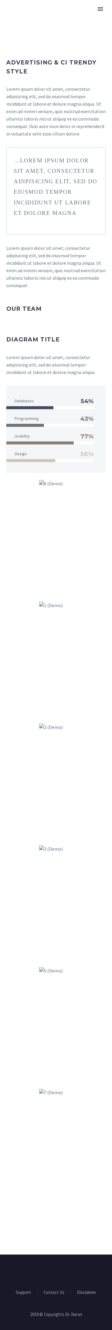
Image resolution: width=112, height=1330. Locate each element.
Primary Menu (100, 8)
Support (23, 1292)
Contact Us (54, 1292)
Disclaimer (86, 1292)
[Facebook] (52, 1271)
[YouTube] (60, 1271)
